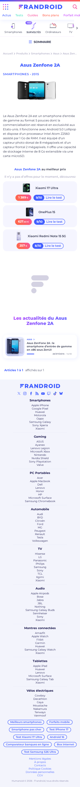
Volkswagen (40, 540)
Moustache (40, 705)
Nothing (40, 606)
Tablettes (40, 661)
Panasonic (40, 560)
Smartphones (40, 53)
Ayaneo (40, 445)
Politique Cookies (40, 768)
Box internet (65, 744)
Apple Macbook (40, 481)
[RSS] (37, 393)
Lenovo (40, 487)
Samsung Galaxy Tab (40, 679)
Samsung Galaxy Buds (40, 610)
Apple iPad (40, 666)
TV (40, 549)
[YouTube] (43, 393)
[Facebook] (31, 393)
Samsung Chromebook (40, 501)
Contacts (40, 765)
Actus (6, 15)
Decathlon (40, 699)
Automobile (40, 509)
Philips (40, 563)
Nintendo (40, 455)
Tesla (40, 537)
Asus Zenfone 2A (27, 169)
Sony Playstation (40, 461)
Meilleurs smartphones (25, 722)
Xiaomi (40, 428)
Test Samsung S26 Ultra (40, 751)
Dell (40, 484)
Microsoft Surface (40, 497)
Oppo (40, 418)
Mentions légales (40, 758)
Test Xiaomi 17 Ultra (29, 737)
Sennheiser (40, 613)
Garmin (40, 643)
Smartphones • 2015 (21, 74)
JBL (40, 603)
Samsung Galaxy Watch (40, 649)
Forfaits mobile (59, 722)
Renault (40, 534)
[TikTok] (55, 393)
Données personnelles (40, 772)
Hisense (40, 553)
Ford (40, 524)
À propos (40, 762)
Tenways (40, 712)
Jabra (40, 600)
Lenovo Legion (40, 448)
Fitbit (40, 639)
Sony (40, 570)
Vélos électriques (40, 690)
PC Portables (40, 473)
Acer (40, 477)
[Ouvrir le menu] (5, 7)
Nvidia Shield (40, 458)
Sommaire (41, 42)
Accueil (8, 53)
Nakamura (40, 709)
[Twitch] (49, 393)
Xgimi (40, 577)
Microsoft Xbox (40, 451)
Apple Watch (40, 636)
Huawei (40, 412)
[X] (19, 393)
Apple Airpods (40, 593)
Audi (40, 514)
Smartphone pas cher (26, 729)
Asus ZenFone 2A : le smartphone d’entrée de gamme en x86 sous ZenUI (49, 346)
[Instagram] (25, 393)
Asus (56, 53)
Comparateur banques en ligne (27, 744)
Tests (19, 15)
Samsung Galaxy (40, 422)
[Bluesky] (61, 393)
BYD (40, 517)
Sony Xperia (40, 425)
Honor (40, 491)
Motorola (40, 415)
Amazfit (40, 633)
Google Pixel (40, 408)
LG (40, 557)
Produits (22, 53)
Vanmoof (40, 715)
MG (40, 527)
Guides (33, 15)
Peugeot (40, 530)
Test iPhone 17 (58, 729)
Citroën (40, 520)
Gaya (40, 702)
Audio (40, 588)
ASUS (40, 441)
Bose (40, 596)
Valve (40, 465)
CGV (40, 775)
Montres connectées (40, 628)
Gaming (40, 436)
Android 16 (57, 737)
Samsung (40, 567)
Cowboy (40, 695)
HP (40, 494)
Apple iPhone (40, 405)
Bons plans (50, 15)
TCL (40, 573)
